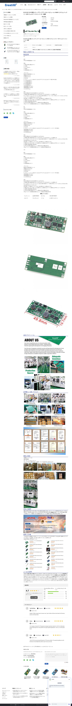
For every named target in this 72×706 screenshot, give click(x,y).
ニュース (56, 4)
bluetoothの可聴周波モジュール (10, 19)
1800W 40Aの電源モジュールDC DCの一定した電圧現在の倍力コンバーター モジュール (64, 678)
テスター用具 (6, 35)
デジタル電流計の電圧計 (9, 31)
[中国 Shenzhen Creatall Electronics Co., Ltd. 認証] (7, 62)
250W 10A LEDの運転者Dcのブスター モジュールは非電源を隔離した (37, 697)
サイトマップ (4, 698)
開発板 (5, 37)
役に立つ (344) (34, 637)
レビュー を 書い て (34, 598)
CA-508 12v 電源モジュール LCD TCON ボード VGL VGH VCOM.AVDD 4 (36, 678)
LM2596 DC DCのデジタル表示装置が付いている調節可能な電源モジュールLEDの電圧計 (46, 678)
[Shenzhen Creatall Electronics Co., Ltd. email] (5, 113)
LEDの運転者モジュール (39, 646)
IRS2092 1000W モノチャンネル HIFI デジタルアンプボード (20, 694)
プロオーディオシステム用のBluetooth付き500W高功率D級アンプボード (20, 697)
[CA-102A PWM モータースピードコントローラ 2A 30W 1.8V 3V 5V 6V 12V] (4, 48)
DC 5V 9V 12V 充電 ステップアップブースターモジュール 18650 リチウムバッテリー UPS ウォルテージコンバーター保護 (31, 35)
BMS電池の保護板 (7, 21)
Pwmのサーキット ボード (30, 646)
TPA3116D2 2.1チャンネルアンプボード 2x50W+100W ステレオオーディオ (20, 691)
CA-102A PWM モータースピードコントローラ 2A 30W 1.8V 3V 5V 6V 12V (13, 48)
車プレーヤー (6, 26)
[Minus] (69, 679)
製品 (25, 4)
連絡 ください (50, 4)
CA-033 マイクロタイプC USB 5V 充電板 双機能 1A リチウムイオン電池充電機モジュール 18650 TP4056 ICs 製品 (37, 691)
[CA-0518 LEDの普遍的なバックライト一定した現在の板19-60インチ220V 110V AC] (27, 672)
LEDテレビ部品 (7, 28)
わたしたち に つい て (31, 4)
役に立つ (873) (34, 623)
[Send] (69, 704)
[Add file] (50, 704)
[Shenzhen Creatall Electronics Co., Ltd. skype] (14, 113)
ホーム (22, 4)
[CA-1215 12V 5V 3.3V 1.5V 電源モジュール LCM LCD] (4, 45)
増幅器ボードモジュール (9, 14)
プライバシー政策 (13, 704)
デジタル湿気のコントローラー (10, 33)
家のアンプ (6, 24)
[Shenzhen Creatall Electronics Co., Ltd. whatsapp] (8, 113)
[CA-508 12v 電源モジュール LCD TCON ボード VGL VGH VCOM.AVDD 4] (37, 672)
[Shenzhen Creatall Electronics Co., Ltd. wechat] (11, 113)
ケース (60, 4)
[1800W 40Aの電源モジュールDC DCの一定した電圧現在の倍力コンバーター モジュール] (64, 672)
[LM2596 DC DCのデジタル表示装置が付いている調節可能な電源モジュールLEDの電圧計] (46, 672)
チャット (60, 1)
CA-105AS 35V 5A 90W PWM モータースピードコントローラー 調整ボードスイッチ (13, 51)
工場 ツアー (39, 4)
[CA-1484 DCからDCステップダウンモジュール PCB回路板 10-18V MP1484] (55, 672)
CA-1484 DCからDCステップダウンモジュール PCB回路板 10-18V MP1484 (55, 678)
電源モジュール (11, 9)
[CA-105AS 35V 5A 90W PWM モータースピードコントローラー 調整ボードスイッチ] (4, 51)
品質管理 (44, 4)
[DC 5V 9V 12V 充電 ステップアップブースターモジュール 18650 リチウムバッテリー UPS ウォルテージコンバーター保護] (31, 22)
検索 (55, 1)
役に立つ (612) (34, 610)
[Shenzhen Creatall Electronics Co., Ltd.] (11, 5)
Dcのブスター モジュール (48, 646)
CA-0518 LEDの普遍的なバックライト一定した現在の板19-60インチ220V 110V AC (27, 678)
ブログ (64, 4)
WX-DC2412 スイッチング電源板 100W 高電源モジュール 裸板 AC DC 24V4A (37, 694)
